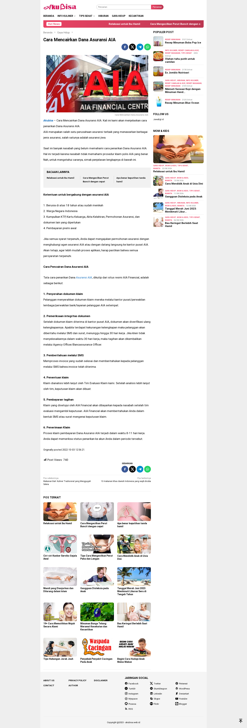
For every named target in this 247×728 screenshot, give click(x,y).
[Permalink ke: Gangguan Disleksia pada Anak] (97, 576)
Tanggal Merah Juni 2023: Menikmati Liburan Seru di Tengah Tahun (131, 591)
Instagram (133, 693)
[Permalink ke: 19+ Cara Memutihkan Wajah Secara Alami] (60, 612)
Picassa (132, 704)
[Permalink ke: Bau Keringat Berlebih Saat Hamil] (134, 612)
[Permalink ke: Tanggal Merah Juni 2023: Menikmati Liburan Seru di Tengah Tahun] (134, 576)
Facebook (133, 683)
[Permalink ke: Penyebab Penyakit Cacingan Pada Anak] (97, 647)
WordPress (184, 688)
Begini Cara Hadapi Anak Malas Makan (131, 660)
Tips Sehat (186, 53)
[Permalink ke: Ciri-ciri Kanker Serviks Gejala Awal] (60, 544)
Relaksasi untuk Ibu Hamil (107, 23)
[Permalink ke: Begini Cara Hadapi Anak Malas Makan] (134, 647)
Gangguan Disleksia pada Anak (183, 196)
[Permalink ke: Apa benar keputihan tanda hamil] (134, 511)
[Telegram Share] (140, 47)
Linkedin (158, 693)
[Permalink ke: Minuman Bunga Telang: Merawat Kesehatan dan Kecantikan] (97, 612)
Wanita (156, 168)
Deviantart (184, 693)
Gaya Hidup (170, 80)
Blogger (183, 704)
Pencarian (157, 7)
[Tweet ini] (132, 47)
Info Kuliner (171, 50)
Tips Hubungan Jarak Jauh (58, 659)
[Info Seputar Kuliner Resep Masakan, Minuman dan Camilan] (64, 7)
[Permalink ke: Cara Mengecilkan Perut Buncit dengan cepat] (97, 511)
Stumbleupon (160, 688)
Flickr (156, 704)
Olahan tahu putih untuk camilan (180, 60)
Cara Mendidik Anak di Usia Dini (184, 183)
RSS (131, 709)
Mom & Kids (170, 166)
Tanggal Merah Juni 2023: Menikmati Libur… (181, 210)
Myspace (133, 698)
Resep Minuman (172, 39)
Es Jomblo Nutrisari (177, 72)
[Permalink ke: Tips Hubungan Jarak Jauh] (60, 647)
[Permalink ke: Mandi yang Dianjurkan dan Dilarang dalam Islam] (60, 576)
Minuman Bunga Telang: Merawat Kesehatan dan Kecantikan (93, 626)
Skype (157, 698)
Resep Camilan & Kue (188, 50)
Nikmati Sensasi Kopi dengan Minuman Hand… (182, 91)
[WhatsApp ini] (147, 47)
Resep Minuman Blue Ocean (182, 102)
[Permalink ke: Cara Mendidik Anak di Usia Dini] (134, 544)
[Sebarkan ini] (124, 47)
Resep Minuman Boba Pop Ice (183, 42)
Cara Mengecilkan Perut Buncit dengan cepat (161, 23)
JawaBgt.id (158, 119)
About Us (48, 680)
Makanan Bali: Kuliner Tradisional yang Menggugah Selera (67, 481)
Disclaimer (100, 680)
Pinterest (183, 683)
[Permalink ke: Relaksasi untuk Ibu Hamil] (60, 511)
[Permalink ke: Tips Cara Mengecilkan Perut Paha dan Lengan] (97, 544)
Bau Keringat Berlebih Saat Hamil (181, 225)
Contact (48, 685)
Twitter (157, 683)
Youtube (183, 698)
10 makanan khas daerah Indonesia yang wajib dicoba (126, 479)
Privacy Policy (77, 680)
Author (73, 685)
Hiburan (181, 80)
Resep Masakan (172, 53)
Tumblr (132, 688)
